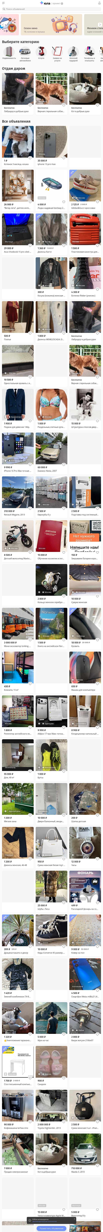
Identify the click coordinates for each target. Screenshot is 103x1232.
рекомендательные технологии (45, 1221)
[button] (30, 105)
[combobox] (51, 9)
